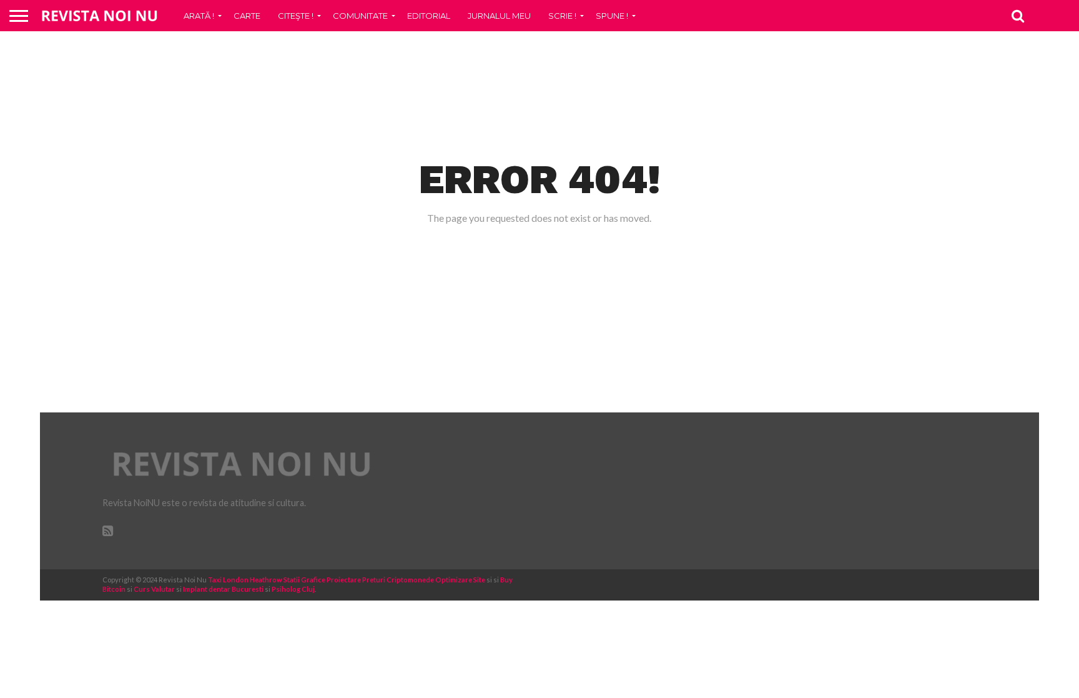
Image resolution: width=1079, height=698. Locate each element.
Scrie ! (562, 16)
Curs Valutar (154, 589)
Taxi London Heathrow (245, 580)
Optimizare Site (460, 580)
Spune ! (612, 16)
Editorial (428, 16)
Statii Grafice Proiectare (322, 580)
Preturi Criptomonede (398, 580)
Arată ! (199, 16)
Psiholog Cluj (293, 589)
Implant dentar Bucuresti (223, 589)
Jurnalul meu (499, 16)
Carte (247, 16)
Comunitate (360, 16)
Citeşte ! (295, 16)
